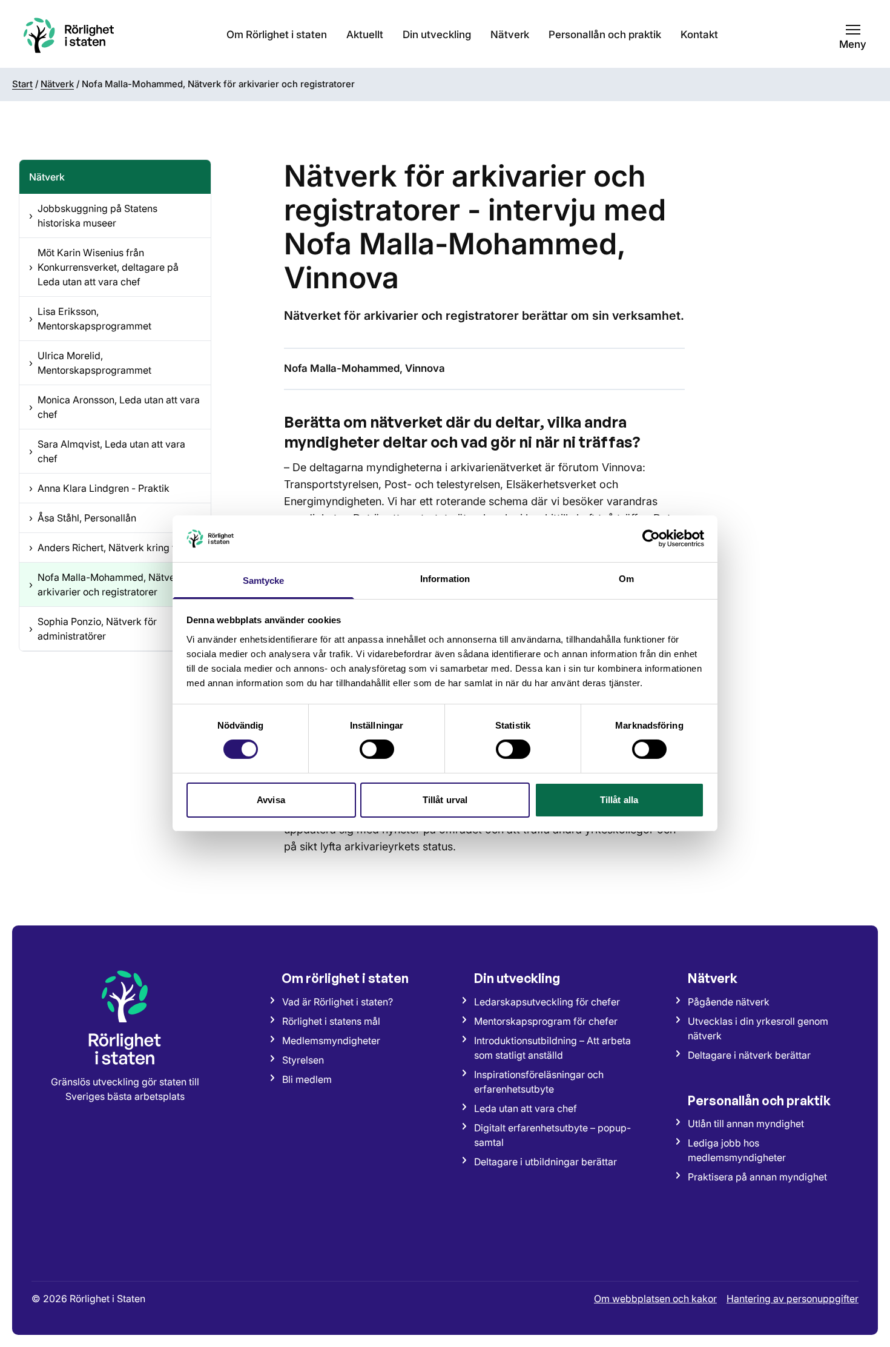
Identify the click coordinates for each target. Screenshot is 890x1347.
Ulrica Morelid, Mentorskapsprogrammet (90, 362)
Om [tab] (626, 579)
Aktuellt (364, 34)
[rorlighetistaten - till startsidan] (69, 35)
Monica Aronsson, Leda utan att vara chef (114, 407)
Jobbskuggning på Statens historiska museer (93, 215)
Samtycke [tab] (264, 580)
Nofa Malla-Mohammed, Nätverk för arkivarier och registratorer (114, 584)
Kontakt (699, 34)
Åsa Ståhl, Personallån (82, 518)
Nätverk (509, 34)
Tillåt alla (619, 800)
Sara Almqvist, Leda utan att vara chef (107, 451)
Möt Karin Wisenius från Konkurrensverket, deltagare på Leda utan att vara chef (104, 267)
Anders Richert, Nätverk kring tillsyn (113, 547)
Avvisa (271, 800)
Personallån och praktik (605, 34)
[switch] (377, 749)
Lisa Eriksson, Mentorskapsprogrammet (90, 318)
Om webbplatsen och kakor (655, 1298)
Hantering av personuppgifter (793, 1298)
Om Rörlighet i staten (276, 34)
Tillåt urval (445, 800)
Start (22, 84)
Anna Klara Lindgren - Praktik (99, 488)
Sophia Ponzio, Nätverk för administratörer (93, 628)
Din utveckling (437, 34)
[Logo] (124, 1017)
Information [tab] (445, 579)
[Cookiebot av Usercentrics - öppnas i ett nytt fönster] (651, 538)
